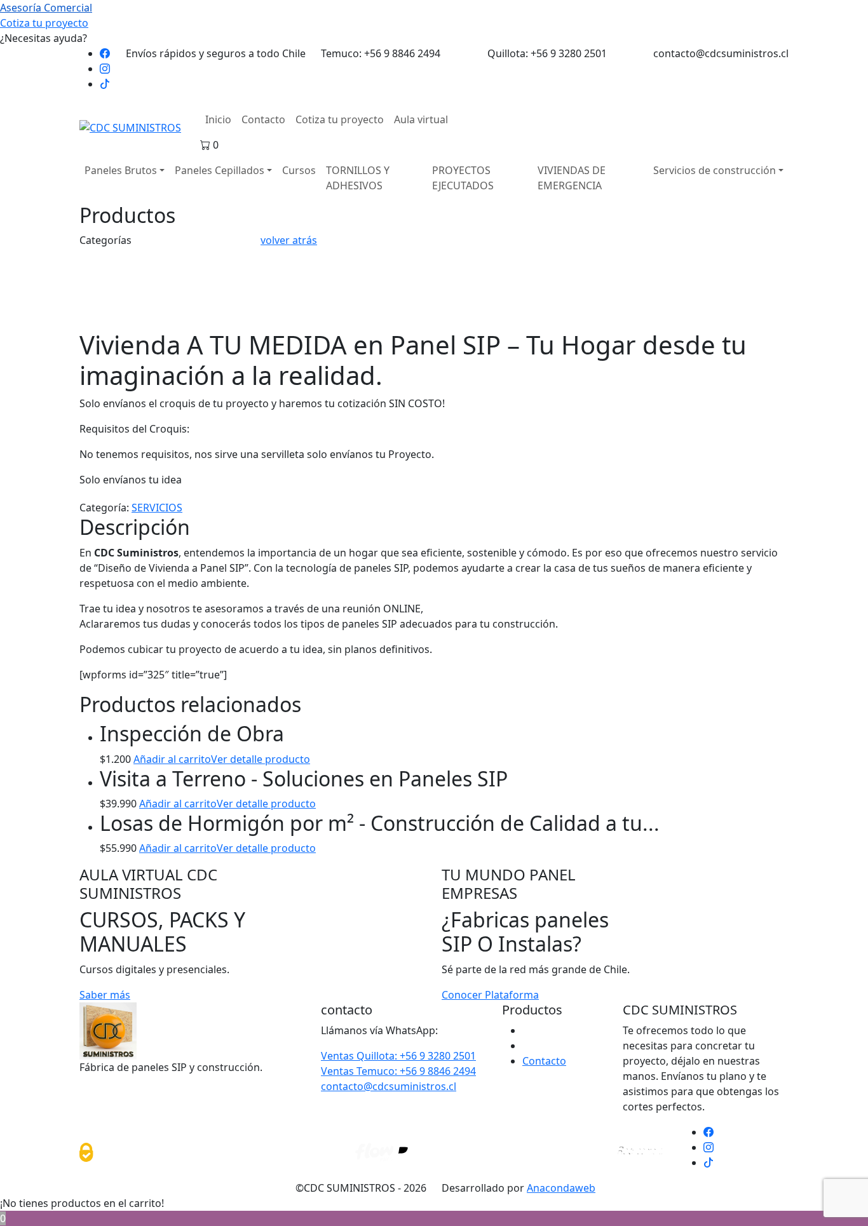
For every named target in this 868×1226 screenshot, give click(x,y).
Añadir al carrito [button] (172, 759)
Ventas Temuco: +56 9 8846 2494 (398, 1071)
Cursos (299, 170)
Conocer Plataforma (490, 995)
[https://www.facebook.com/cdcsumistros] (105, 53)
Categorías (105, 240)
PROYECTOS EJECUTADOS (463, 177)
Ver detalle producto (260, 759)
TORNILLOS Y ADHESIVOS (358, 177)
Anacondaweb (561, 1188)
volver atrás (289, 240)
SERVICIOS (157, 508)
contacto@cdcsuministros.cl (388, 1086)
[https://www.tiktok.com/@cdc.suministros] (105, 84)
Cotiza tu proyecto (339, 119)
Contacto (263, 119)
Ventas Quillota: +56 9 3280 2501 (398, 1056)
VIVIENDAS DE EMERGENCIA (572, 177)
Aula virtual (421, 119)
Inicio (218, 119)
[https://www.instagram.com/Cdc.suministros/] (105, 69)
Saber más (104, 995)
